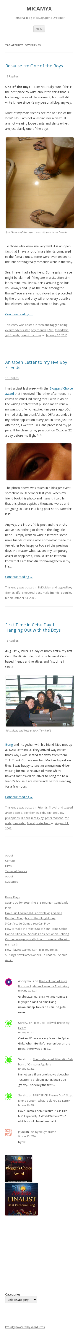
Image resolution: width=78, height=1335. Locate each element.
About (9, 855)
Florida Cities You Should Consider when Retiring (37, 934)
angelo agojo (13, 813)
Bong (9, 744)
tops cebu (19, 823)
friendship (61, 330)
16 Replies (12, 378)
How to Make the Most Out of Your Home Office (36, 929)
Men (41, 325)
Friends (43, 807)
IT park (25, 818)
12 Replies (12, 76)
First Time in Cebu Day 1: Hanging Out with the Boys (33, 627)
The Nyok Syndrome (42, 1132)
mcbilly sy (37, 818)
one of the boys (31, 335)
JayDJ (21, 1132)
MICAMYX (39, 8)
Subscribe (11, 882)
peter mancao (54, 818)
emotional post (32, 593)
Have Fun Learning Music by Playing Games (33, 913)
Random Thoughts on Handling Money (30, 918)
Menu (39, 28)
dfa (18, 593)
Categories (12, 1294)
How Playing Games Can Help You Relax (31, 950)
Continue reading (19, 314)
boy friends (38, 330)
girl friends (12, 335)
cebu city (46, 813)
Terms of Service (16, 871)
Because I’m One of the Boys (34, 66)
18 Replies (12, 641)
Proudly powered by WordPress (25, 1327)
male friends (51, 593)
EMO (50, 330)
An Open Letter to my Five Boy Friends (36, 364)
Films (8, 866)
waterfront (43, 823)
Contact (10, 861)
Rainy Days (12, 897)
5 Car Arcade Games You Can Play (27, 923)
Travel (53, 807)
